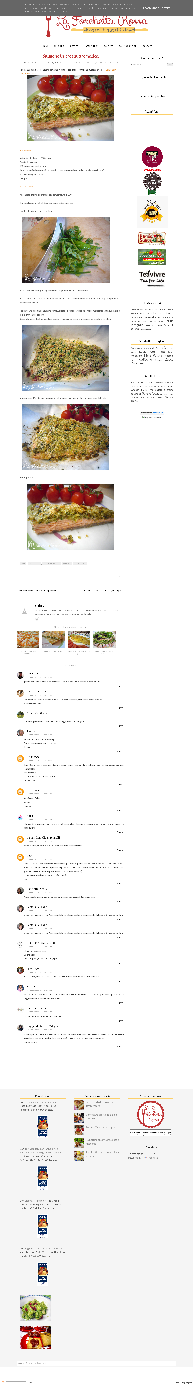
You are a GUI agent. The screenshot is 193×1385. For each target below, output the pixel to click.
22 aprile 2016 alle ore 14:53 (39, 972)
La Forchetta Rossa (39, 1363)
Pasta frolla (140, 397)
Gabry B (30, 62)
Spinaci (158, 360)
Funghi (170, 352)
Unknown (33, 757)
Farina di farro (163, 313)
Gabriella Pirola (37, 889)
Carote (168, 348)
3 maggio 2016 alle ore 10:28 (39, 1030)
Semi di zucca (145, 329)
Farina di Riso (137, 309)
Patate (157, 355)
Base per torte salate (142, 382)
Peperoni (168, 355)
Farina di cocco (143, 313)
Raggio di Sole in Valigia (42, 1026)
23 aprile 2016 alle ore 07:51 (39, 990)
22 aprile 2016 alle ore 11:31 (39, 946)
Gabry (39, 606)
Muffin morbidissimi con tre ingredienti (38, 590)
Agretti (133, 348)
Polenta (161, 397)
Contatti (148, 46)
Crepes (170, 386)
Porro (133, 360)
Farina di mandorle (163, 317)
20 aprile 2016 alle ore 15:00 (39, 677)
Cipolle (133, 352)
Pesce (62, 62)
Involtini (144, 390)
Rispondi (120, 686)
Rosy (30, 855)
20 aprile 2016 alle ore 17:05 (39, 695)
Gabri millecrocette (39, 1008)
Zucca (169, 359)
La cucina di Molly (38, 691)
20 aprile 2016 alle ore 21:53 (39, 819)
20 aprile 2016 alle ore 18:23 (39, 735)
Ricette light (72, 62)
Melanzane (136, 355)
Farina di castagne (154, 309)
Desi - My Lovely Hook (41, 942)
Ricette (74, 46)
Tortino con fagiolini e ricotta (54, 651)
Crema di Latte (145, 386)
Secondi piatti (111, 62)
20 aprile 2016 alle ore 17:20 (39, 717)
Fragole (142, 352)
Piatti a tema (91, 46)
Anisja (30, 815)
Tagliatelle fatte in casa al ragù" (42, 1248)
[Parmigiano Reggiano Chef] (152, 167)
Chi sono (59, 46)
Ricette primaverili (87, 62)
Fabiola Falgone (37, 907)
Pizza (155, 397)
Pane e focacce (152, 393)
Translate (152, 1157)
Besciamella (160, 383)
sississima (33, 673)
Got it (166, 8)
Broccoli (159, 348)
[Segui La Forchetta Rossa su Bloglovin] (152, 414)
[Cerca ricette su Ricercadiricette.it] (152, 417)
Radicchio (145, 359)
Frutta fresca (157, 351)
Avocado (151, 348)
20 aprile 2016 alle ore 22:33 (39, 859)
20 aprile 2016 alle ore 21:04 (39, 794)
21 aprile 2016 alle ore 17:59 (39, 910)
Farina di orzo (138, 321)
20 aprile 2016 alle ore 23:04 (39, 892)
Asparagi (142, 347)
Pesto (149, 397)
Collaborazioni (128, 46)
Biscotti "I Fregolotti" (36, 1200)
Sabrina (31, 986)
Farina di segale (155, 321)
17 (120, 576)
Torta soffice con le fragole (100, 1127)
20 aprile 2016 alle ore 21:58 (39, 841)
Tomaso (32, 731)
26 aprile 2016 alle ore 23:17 (39, 1012)
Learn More (151, 8)
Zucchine (137, 363)
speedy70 (33, 968)
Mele (147, 355)
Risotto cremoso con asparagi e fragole (103, 590)
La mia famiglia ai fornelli (43, 837)
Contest (109, 46)
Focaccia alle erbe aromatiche (41, 1101)
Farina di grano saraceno (142, 317)
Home (46, 46)
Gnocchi (135, 389)
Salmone (100, 62)
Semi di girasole (154, 325)
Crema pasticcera (159, 386)
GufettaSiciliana (37, 713)
